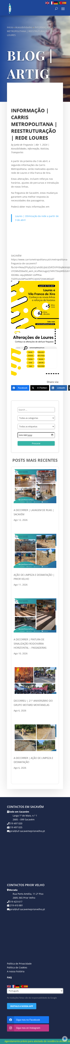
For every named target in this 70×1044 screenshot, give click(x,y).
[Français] (52, 2)
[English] (47, 2)
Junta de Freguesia (23, 144)
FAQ (9, 977)
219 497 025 (15, 827)
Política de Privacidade (19, 963)
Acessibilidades (23, 27)
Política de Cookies (17, 967)
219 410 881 (16, 905)
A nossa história (15, 971)
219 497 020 (15, 823)
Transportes (17, 152)
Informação (33, 148)
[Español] (64, 2)
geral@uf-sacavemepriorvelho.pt (27, 831)
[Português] (60, 2)
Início (10, 27)
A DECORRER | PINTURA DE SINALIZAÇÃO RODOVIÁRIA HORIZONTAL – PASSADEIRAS (30, 643)
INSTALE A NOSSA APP (21, 1006)
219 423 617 (15, 901)
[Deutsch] (56, 2)
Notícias (44, 148)
